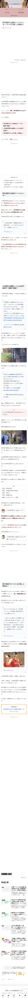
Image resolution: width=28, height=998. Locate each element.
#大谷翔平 (17, 388)
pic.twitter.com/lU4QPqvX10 (14, 320)
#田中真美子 (14, 376)
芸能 (10, 874)
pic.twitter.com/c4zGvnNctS (11, 390)
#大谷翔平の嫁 (17, 318)
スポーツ (5, 874)
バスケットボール (9, 635)
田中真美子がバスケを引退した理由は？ (14, 187)
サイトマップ (20, 993)
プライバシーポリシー (7, 993)
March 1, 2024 (7, 327)
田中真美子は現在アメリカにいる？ (13, 180)
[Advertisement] (14, 43)
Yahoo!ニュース (9, 231)
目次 (12, 177)
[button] (25, 507)
